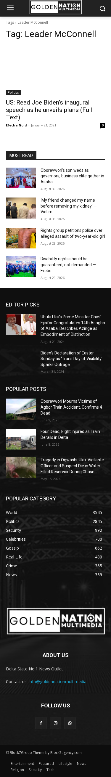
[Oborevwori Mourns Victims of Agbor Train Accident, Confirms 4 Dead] (21, 409)
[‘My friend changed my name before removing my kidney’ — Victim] (21, 208)
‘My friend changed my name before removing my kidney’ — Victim (69, 206)
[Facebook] (41, 723)
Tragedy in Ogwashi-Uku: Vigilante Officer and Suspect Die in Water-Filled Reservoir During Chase (72, 465)
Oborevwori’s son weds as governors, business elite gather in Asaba (72, 176)
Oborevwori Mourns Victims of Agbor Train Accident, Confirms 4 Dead (71, 407)
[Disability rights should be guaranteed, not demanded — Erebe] (21, 266)
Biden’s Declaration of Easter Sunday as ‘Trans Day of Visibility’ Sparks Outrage (71, 359)
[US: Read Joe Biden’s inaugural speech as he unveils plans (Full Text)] (55, 70)
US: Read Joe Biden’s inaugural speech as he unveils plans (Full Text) (49, 110)
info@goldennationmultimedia (57, 681)
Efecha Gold (16, 125)
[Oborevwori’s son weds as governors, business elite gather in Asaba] (21, 178)
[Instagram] (55, 723)
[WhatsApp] (70, 723)
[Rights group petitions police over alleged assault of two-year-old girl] (21, 238)
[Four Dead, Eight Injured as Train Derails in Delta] (21, 439)
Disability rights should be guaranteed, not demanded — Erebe (68, 264)
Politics (13, 92)
